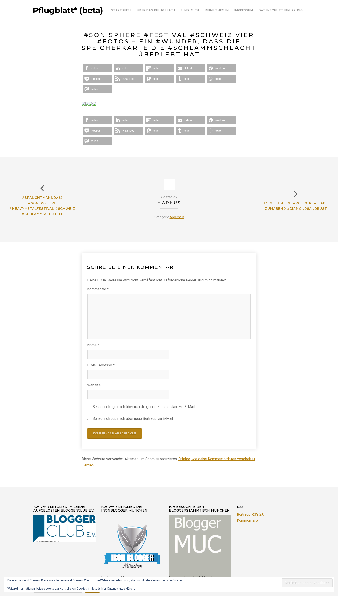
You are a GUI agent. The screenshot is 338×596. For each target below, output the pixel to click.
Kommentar (98, 289)
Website (94, 385)
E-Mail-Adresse (101, 365)
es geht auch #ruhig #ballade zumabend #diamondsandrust (296, 206)
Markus (169, 202)
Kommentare (247, 520)
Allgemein (177, 217)
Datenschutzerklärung (121, 588)
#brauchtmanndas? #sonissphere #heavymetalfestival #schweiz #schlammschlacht (42, 206)
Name (93, 345)
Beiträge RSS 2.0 (250, 514)
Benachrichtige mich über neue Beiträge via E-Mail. (133, 418)
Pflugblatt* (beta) (68, 10)
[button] (97, 68)
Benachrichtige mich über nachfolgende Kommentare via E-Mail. (143, 407)
